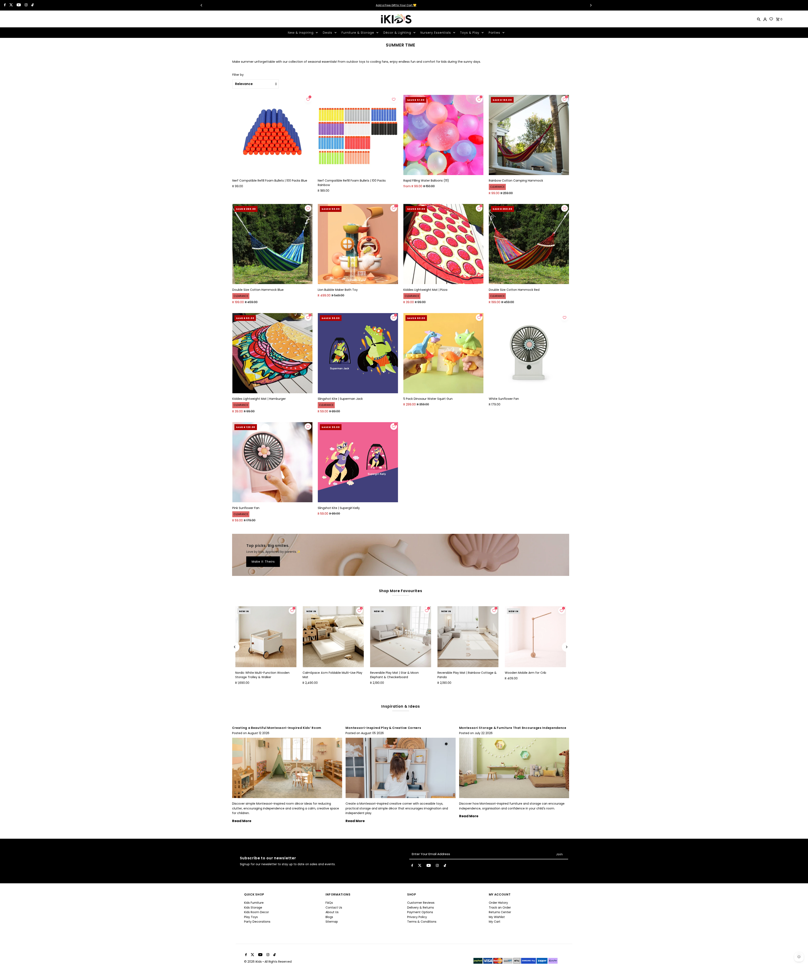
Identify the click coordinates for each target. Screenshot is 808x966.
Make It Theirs (263, 561)
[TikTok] (32, 5)
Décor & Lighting (397, 33)
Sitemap (332, 921)
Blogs (329, 917)
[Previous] (201, 5)
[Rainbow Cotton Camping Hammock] (529, 135)
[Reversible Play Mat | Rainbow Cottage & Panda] (467, 636)
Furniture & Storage (358, 33)
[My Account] (765, 19)
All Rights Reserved (278, 961)
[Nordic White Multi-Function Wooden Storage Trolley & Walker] (265, 636)
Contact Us (334, 907)
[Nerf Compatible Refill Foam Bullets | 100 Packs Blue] (272, 135)
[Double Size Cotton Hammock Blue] (272, 244)
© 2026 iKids (253, 961)
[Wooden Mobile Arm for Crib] (535, 636)
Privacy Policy (417, 917)
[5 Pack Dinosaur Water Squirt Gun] (443, 353)
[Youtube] (18, 5)
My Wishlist (497, 917)
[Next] (590, 5)
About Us (332, 912)
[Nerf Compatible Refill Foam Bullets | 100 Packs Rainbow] (358, 135)
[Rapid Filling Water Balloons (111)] (443, 135)
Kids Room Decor (256, 912)
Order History (498, 903)
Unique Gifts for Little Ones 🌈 (503, 5)
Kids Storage (253, 907)
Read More (241, 821)
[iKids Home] (396, 19)
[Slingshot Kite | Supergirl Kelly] (358, 462)
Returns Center (500, 912)
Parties (494, 33)
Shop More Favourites (400, 590)
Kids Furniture (254, 903)
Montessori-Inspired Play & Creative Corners (383, 728)
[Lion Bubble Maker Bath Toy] (358, 244)
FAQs (329, 903)
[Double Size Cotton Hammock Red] (529, 244)
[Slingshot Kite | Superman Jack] (358, 353)
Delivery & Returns (420, 907)
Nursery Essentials (435, 33)
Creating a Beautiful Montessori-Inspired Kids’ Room (276, 728)
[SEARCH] (758, 19)
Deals (327, 33)
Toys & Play (469, 33)
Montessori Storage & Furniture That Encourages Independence (512, 728)
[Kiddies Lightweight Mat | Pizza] (443, 244)
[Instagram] (26, 5)
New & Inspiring (301, 33)
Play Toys (251, 917)
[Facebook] (4, 5)
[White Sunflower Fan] (529, 353)
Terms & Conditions (421, 921)
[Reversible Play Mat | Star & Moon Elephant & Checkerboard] (400, 636)
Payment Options (420, 912)
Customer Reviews (421, 903)
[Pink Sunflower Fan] (272, 462)
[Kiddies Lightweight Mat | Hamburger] (272, 353)
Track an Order (500, 907)
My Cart (494, 921)
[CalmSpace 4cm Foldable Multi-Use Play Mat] (333, 636)
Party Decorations (257, 921)
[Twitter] (10, 5)
